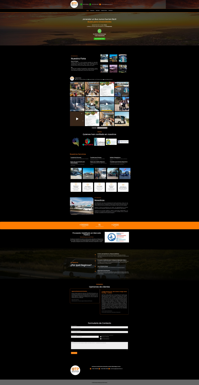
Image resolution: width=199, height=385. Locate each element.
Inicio (88, 10)
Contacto (111, 10)
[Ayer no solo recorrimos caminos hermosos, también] (77, 89)
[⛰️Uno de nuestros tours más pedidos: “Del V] (107, 104)
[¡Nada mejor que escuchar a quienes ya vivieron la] (122, 104)
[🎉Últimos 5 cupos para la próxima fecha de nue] (107, 89)
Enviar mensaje (74, 352)
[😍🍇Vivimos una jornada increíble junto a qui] (107, 119)
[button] (101, 58)
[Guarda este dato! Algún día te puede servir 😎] (122, 89)
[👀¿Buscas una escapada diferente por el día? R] (77, 104)
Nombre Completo (74, 325)
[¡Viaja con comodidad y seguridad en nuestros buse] (122, 119)
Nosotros (92, 10)
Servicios (98, 10)
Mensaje (72, 341)
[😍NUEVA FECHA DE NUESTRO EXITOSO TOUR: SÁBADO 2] (92, 104)
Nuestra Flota (104, 10)
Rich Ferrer (105, 382)
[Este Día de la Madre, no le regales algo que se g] (77, 119)
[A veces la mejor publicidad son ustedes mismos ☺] (92, 89)
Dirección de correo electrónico (76, 330)
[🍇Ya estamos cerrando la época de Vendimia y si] (92, 119)
